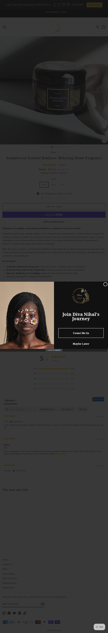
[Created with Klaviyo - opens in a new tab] (54, 350)
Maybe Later (81, 343)
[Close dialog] (105, 284)
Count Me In (81, 333)
